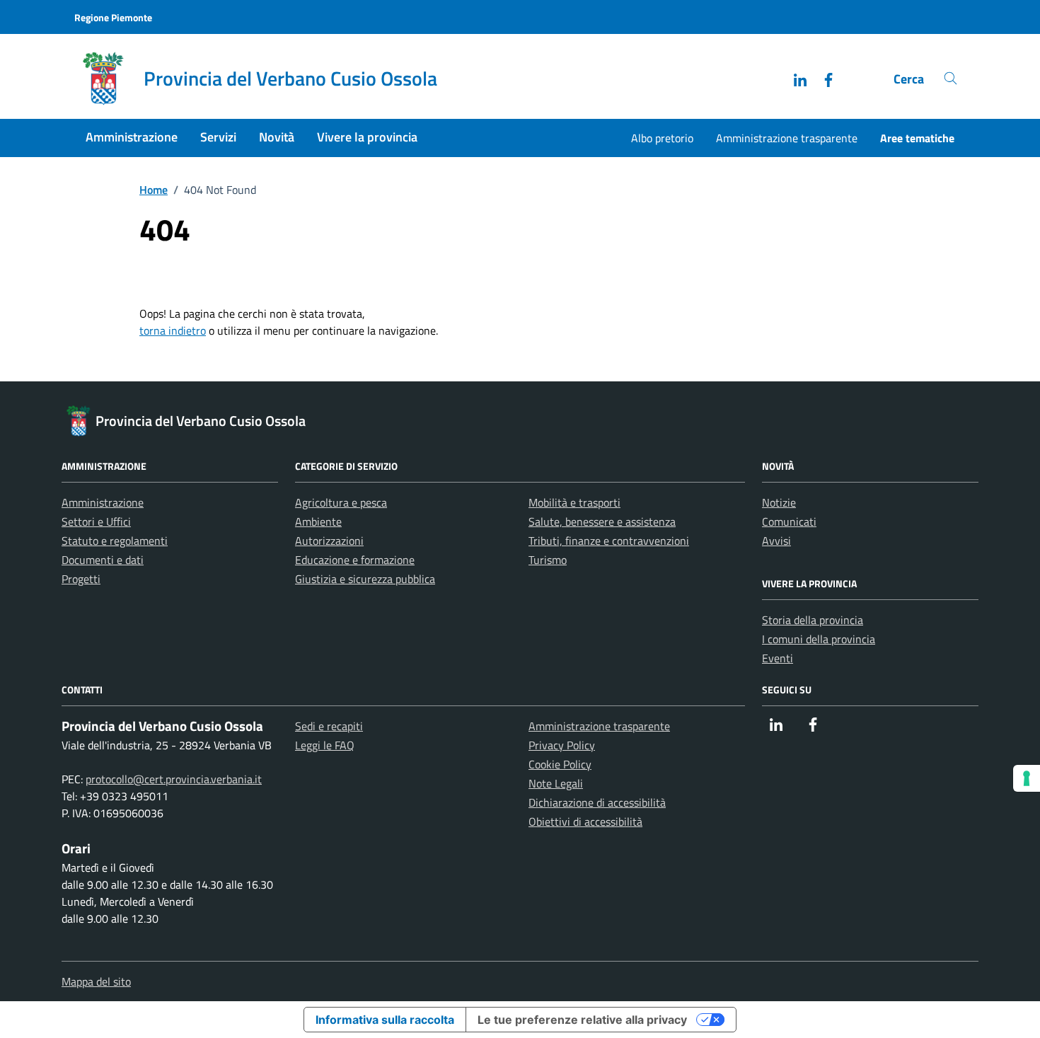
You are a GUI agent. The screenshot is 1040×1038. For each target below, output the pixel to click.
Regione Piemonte (113, 17)
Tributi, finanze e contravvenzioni (608, 540)
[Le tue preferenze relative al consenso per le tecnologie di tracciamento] (1026, 778)
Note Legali (555, 783)
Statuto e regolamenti (115, 540)
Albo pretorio (662, 137)
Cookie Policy (559, 764)
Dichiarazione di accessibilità (597, 802)
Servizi (218, 136)
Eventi (777, 658)
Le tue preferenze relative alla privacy (582, 1020)
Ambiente (318, 521)
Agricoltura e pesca (341, 502)
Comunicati (789, 521)
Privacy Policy (561, 745)
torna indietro (172, 330)
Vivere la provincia (367, 136)
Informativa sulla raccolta (385, 1020)
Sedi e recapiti (329, 725)
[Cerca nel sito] (950, 79)
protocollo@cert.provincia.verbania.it (174, 779)
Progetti (81, 578)
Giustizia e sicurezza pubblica (365, 578)
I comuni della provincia (818, 638)
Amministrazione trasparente (786, 137)
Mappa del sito (96, 981)
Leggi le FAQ (324, 745)
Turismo (547, 559)
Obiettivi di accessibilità (585, 821)
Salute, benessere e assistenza (602, 521)
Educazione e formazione (355, 559)
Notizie (779, 502)
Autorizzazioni (329, 540)
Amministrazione (132, 136)
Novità (276, 136)
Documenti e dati (103, 559)
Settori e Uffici (96, 521)
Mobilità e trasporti (574, 502)
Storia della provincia (812, 619)
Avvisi (776, 540)
